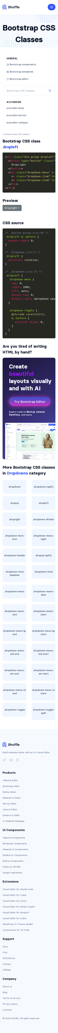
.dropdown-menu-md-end (14, 652)
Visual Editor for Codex (15, 895)
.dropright (14, 519)
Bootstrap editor (19, 79)
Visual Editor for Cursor (15, 900)
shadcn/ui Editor (11, 815)
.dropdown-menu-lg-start (43, 632)
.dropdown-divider (43, 519)
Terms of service (11, 998)
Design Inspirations (12, 872)
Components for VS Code (16, 929)
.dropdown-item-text (14, 537)
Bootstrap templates (21, 71)
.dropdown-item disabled (14, 573)
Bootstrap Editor (11, 786)
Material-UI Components (15, 849)
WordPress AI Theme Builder (18, 924)
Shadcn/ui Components (15, 855)
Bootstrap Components (15, 843)
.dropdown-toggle (14, 709)
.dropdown (14, 486)
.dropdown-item (43, 571)
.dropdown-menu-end (14, 613)
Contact (7, 964)
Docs (5, 946)
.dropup (14, 503)
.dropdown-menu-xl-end (14, 692)
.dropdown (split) (43, 486)
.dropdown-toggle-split (43, 711)
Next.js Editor (9, 803)
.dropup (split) (43, 555)
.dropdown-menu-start (43, 613)
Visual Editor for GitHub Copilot (19, 906)
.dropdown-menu (14, 591)
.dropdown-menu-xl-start (43, 692)
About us (7, 986)
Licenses (7, 1009)
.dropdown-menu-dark (43, 593)
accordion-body (15, 108)
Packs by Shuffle (11, 866)
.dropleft (44, 503)
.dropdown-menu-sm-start (43, 672)
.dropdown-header (14, 555)
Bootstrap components (23, 64)
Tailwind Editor (10, 780)
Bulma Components (13, 860)
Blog (5, 992)
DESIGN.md (9, 958)
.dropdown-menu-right (43, 537)
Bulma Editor (9, 792)
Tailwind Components (14, 837)
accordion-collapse (17, 122)
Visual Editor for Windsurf (16, 912)
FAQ (5, 952)
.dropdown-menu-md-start (43, 652)
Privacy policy (10, 1003)
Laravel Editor (10, 809)
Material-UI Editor (12, 797)
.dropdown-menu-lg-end (14, 632)
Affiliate (7, 969)
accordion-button (16, 115)
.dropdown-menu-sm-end (14, 672)
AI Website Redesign (13, 821)
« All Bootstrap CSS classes (16, 134)
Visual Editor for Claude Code (18, 889)
